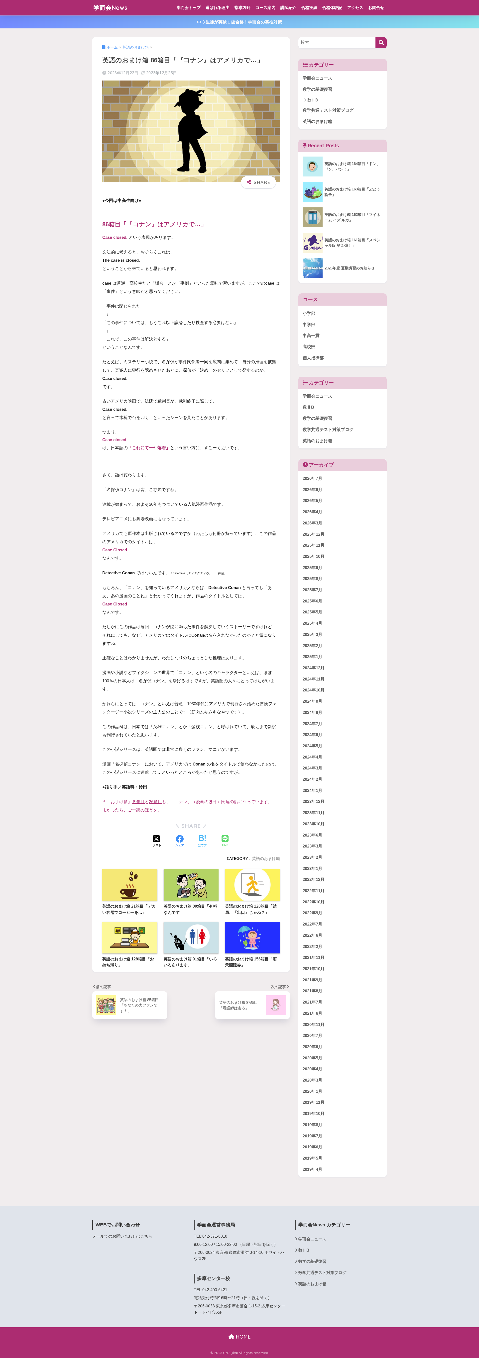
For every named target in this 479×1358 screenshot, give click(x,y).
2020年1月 (312, 1091)
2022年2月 (312, 946)
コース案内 (265, 7)
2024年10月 (314, 690)
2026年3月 (312, 523)
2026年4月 (312, 512)
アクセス (355, 7)
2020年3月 (312, 1080)
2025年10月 (314, 556)
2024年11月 (314, 679)
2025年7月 (312, 590)
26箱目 (155, 801)
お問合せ (376, 7)
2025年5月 (312, 612)
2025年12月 (314, 534)
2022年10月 (314, 902)
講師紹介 (288, 7)
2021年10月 (314, 969)
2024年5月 (312, 746)
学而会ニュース (317, 78)
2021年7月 (312, 1002)
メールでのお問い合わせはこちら (122, 1236)
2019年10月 (314, 1113)
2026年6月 (312, 489)
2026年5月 (312, 501)
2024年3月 (312, 768)
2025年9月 (312, 567)
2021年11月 (314, 957)
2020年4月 (312, 1069)
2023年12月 (314, 801)
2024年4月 (312, 757)
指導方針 (242, 7)
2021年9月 (312, 980)
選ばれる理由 (218, 7)
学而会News (110, 7)
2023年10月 (314, 824)
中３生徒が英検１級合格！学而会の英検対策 (239, 22)
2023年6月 (312, 835)
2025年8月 (312, 579)
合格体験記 (332, 7)
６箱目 (138, 801)
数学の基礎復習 (317, 89)
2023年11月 (314, 813)
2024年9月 (312, 701)
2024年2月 (312, 779)
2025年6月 (312, 601)
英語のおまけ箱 (266, 858)
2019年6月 (312, 1147)
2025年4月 (312, 623)
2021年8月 (312, 991)
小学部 (309, 313)
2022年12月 (314, 879)
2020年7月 (312, 1035)
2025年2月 (312, 645)
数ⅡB (312, 100)
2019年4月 (312, 1169)
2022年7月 (312, 924)
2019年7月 (312, 1136)
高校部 (309, 346)
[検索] (381, 42)
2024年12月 (314, 668)
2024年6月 (312, 735)
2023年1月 (312, 868)
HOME (242, 1337)
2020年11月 (314, 1024)
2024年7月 (312, 723)
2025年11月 (314, 545)
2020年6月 (312, 1046)
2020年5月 (312, 1058)
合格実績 (309, 7)
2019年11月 (314, 1102)
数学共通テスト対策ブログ (328, 110)
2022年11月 (314, 891)
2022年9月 (312, 913)
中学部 (309, 324)
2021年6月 (312, 1013)
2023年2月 (312, 857)
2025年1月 (312, 657)
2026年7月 (312, 478)
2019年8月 (312, 1124)
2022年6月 (312, 935)
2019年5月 (312, 1158)
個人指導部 (313, 358)
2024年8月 (312, 712)
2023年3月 (312, 846)
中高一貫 (311, 335)
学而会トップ (189, 7)
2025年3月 (312, 634)
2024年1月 (312, 790)
